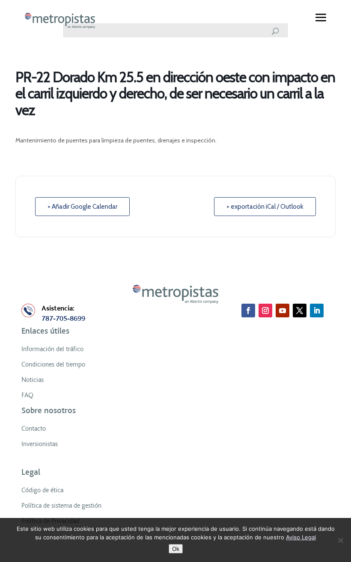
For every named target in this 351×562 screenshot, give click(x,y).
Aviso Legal (301, 537)
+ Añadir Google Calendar (82, 206)
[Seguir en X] (299, 310)
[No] (340, 540)
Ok (175, 548)
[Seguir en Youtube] (282, 310)
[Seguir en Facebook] (248, 310)
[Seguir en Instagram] (265, 310)
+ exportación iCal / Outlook (264, 206)
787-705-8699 (63, 318)
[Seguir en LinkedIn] (317, 310)
